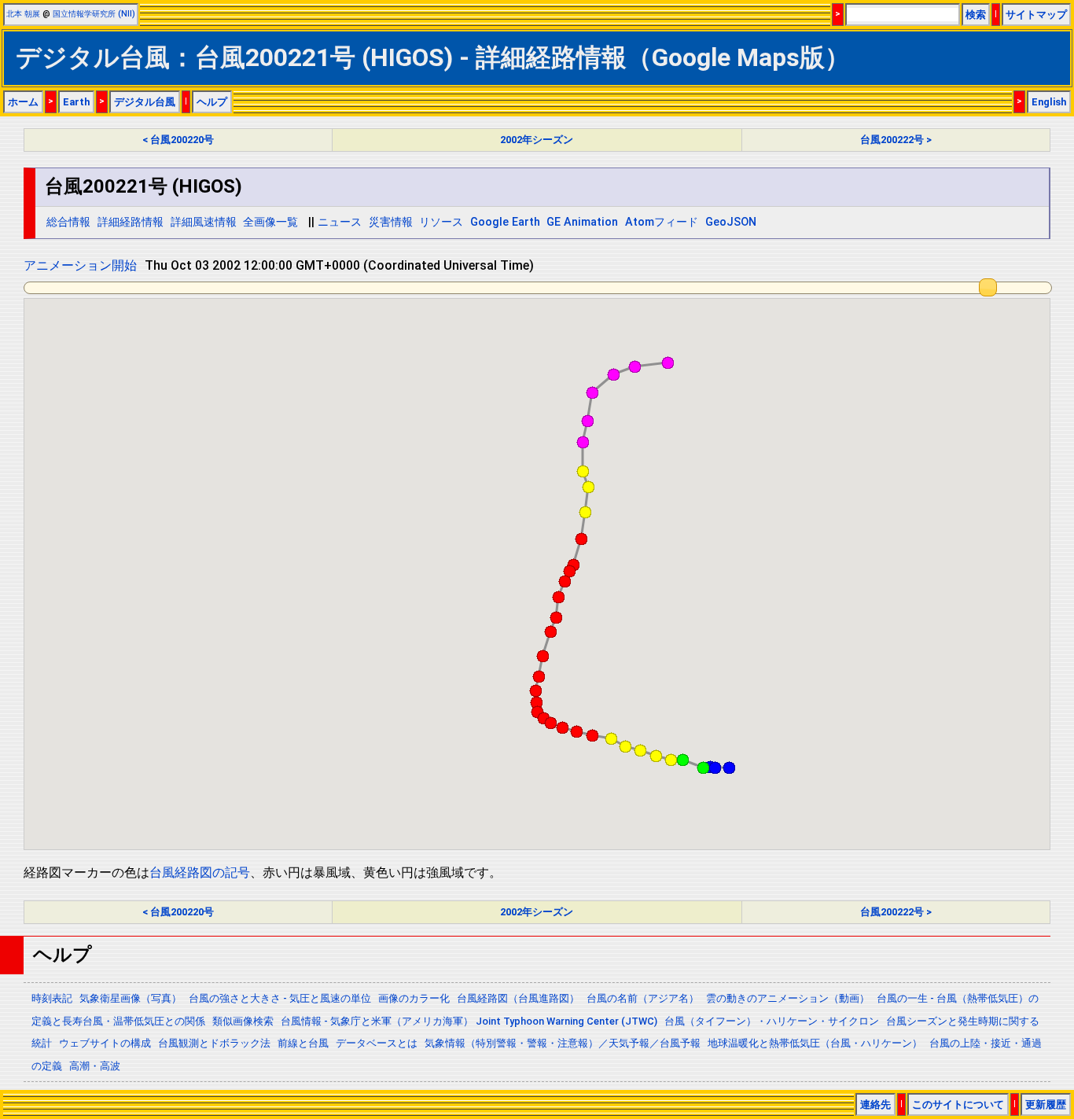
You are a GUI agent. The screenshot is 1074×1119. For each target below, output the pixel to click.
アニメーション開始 (80, 265)
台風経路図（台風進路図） (518, 998)
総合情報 (68, 222)
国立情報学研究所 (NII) (94, 14)
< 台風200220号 (178, 139)
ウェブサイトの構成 (105, 1043)
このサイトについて (958, 1104)
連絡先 (875, 1104)
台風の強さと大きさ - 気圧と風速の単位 (280, 998)
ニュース (340, 222)
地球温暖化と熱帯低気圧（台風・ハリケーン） (815, 1043)
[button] (729, 767)
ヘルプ (212, 102)
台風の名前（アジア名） (643, 998)
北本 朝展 (23, 14)
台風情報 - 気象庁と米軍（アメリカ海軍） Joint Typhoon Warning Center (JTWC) (469, 1021)
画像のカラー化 (414, 998)
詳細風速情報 (204, 222)
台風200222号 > (896, 139)
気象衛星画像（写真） (130, 998)
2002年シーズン (536, 139)
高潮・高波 (94, 1066)
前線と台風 (303, 1043)
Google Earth (505, 222)
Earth (76, 102)
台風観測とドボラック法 (214, 1043)
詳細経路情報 (130, 222)
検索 (975, 14)
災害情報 (391, 222)
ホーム (23, 102)
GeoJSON (730, 222)
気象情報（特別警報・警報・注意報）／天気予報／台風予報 (563, 1043)
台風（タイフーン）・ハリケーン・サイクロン (771, 1021)
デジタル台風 (144, 102)
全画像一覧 (270, 222)
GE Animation (582, 222)
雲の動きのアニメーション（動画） (788, 998)
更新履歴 (1045, 1104)
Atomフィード (661, 222)
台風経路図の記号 (199, 872)
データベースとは (376, 1043)
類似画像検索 (243, 1021)
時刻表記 (51, 998)
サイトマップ (1036, 14)
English (1049, 102)
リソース (441, 222)
